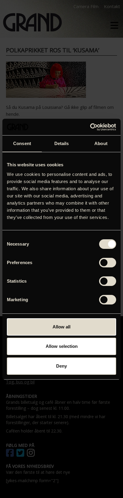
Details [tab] (61, 143)
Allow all (61, 326)
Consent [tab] (22, 143)
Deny (61, 365)
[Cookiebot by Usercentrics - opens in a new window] (90, 127)
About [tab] (100, 143)
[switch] (107, 262)
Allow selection (62, 346)
